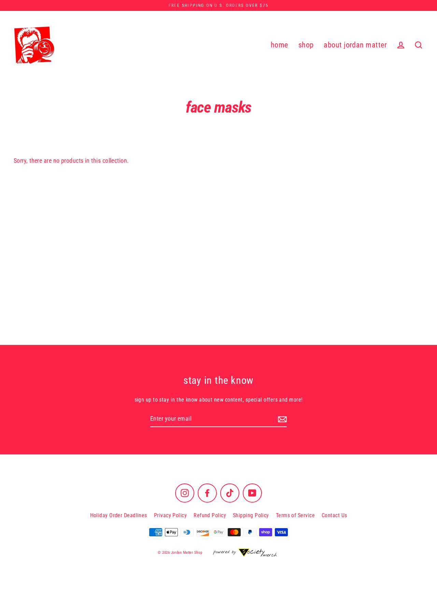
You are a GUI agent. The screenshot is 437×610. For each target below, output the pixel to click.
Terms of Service (295, 515)
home (279, 45)
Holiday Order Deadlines (118, 515)
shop (306, 45)
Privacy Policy (170, 515)
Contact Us (334, 515)
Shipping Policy (251, 515)
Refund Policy (210, 515)
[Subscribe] (281, 419)
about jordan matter (355, 45)
